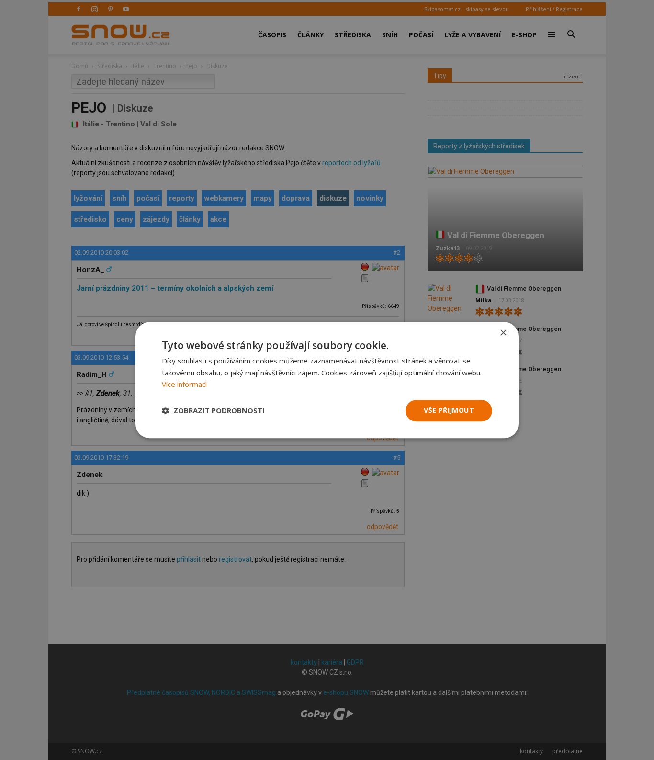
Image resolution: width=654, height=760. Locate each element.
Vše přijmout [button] (449, 410)
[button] (213, 411)
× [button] (503, 333)
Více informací (184, 384)
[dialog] (327, 380)
